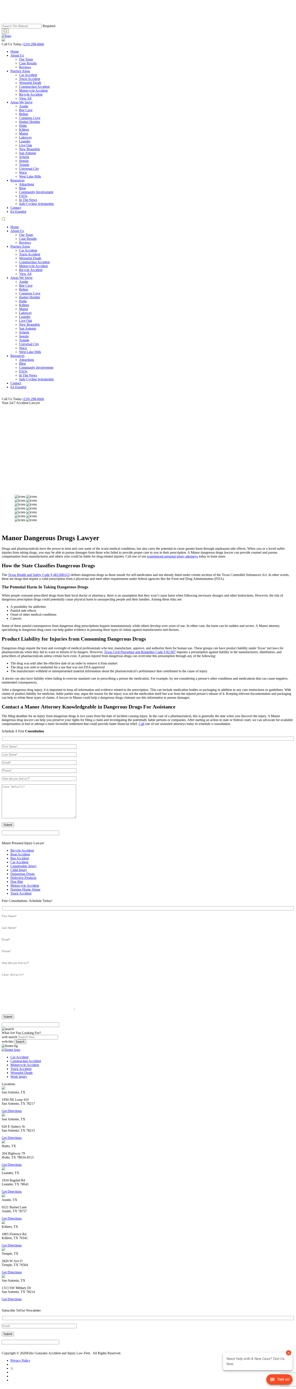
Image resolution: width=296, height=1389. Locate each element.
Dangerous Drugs (22, 874)
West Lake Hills (30, 176)
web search (9, 1037)
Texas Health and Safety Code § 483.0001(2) (39, 575)
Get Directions (12, 1111)
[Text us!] (279, 1380)
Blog (22, 188)
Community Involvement (36, 192)
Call (141, 724)
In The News (28, 200)
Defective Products (23, 878)
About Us (17, 55)
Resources (17, 180)
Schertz (24, 157)
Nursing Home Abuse (25, 889)
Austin (23, 106)
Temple (24, 165)
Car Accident (28, 75)
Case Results (28, 63)
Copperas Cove (29, 118)
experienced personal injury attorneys (172, 556)
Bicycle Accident (30, 94)
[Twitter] (11, 1368)
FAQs (23, 196)
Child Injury (18, 870)
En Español (18, 211)
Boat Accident (20, 854)
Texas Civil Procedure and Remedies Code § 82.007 (140, 652)
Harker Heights (29, 122)
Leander (24, 141)
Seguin (24, 161)
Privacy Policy (20, 1360)
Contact (15, 207)
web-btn (7, 1041)
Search (20, 1041)
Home (14, 51)
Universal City (29, 168)
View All (25, 98)
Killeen (24, 129)
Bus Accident (19, 858)
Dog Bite (16, 881)
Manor (23, 133)
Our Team (26, 59)
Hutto (23, 126)
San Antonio (27, 153)
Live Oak (25, 145)
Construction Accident (34, 86)
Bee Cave (26, 110)
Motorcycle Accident (33, 90)
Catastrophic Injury (23, 866)
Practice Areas (20, 71)
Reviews (25, 67)
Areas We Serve (21, 102)
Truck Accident (29, 79)
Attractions (26, 184)
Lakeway (25, 137)
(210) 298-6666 (33, 44)
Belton (23, 114)
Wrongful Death (30, 83)
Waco (23, 172)
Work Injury (18, 1076)
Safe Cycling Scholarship (36, 204)
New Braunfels (29, 149)
